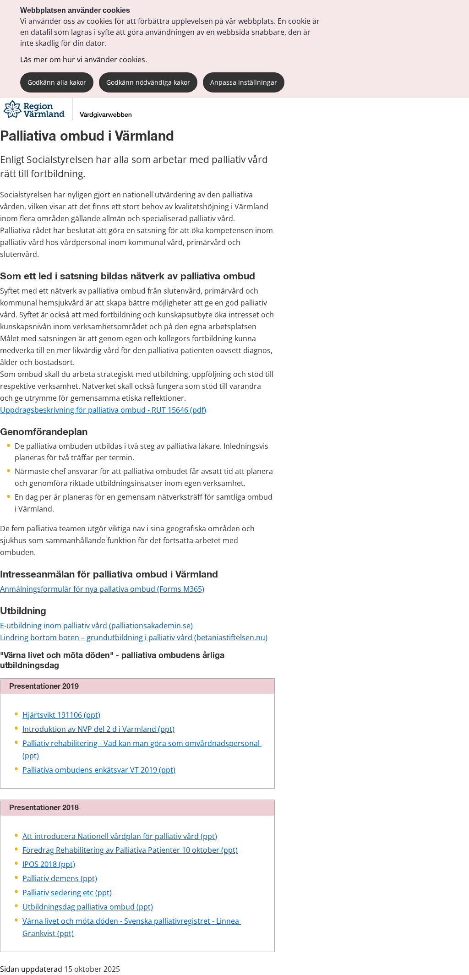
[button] (137, 686)
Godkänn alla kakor (56, 82)
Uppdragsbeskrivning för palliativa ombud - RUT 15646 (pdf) (103, 410)
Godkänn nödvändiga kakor (148, 82)
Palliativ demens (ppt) (59, 878)
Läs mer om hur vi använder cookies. (83, 59)
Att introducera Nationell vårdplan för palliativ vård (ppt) (119, 836)
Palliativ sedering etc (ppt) (67, 893)
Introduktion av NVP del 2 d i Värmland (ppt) (98, 729)
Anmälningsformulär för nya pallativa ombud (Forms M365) (102, 589)
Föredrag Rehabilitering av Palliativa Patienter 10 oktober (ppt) (130, 850)
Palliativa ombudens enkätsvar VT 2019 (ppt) (98, 770)
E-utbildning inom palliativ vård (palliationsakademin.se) (96, 626)
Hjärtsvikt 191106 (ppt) (61, 715)
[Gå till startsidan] (68, 117)
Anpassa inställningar (243, 82)
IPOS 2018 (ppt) (48, 864)
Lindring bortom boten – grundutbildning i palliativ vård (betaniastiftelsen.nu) (133, 637)
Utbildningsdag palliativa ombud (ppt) (87, 907)
